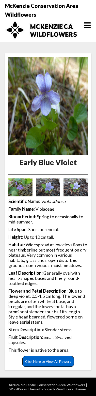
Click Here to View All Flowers (48, 361)
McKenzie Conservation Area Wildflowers (41, 10)
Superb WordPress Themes (65, 389)
